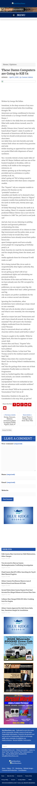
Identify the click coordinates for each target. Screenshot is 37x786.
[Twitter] (18, 404)
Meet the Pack (10, 776)
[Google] (22, 404)
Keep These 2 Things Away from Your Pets (27, 418)
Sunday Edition (22, 779)
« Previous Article (9, 415)
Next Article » (27, 415)
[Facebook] (14, 404)
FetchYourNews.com (8, 750)
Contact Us (19, 776)
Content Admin (27, 77)
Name (8, 475)
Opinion (13, 64)
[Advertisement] (18, 40)
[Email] (4, 408)
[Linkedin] (26, 404)
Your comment (11, 444)
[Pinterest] (29, 404)
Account (13, 779)
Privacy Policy (4, 779)
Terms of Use (28, 776)
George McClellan (6, 430)
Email (8, 483)
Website (4, 490)
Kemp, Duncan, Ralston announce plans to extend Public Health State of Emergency (10, 421)
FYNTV (30, 779)
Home (5, 64)
